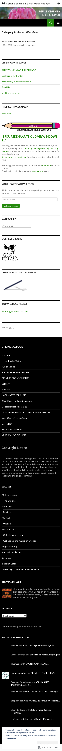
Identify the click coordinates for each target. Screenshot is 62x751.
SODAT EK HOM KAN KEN (15, 372)
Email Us (6, 87)
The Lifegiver (9, 500)
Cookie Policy (10, 738)
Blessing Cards (9, 563)
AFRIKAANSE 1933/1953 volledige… (30, 683)
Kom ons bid (8, 529)
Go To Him (7, 423)
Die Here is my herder (12, 75)
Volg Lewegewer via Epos (18, 184)
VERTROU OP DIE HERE (14, 435)
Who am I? (8, 523)
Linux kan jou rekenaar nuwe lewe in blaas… (23, 569)
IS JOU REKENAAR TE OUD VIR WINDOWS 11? (26, 412)
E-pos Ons (7, 506)
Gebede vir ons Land (13, 535)
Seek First (6, 389)
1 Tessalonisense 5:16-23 (14, 406)
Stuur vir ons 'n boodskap (14, 157)
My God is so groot (11, 93)
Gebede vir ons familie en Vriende (19, 540)
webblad (46, 165)
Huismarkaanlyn (18, 673)
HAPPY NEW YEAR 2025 (14, 395)
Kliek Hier (6, 113)
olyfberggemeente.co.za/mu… (16, 311)
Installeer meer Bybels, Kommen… (37, 719)
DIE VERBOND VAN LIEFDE (15, 378)
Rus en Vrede (8, 366)
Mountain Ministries (11, 552)
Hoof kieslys (58, 23)
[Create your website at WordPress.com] (31, 3)
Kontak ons (37, 171)
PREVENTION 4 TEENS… (35, 663)
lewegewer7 (19, 45)
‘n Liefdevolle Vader (11, 361)
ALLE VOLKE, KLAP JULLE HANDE (19, 70)
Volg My (6, 383)
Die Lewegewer (9, 495)
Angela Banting (9, 546)
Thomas (15, 645)
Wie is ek (6, 518)
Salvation (6, 558)
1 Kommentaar (31, 45)
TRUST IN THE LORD (12, 429)
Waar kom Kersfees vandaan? (18, 41)
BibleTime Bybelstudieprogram (17, 401)
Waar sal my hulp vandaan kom (16, 81)
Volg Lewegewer (11, 206)
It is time (6, 355)
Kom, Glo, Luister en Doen (15, 418)
